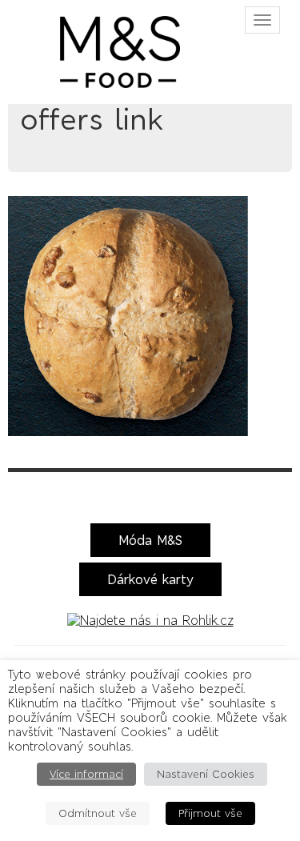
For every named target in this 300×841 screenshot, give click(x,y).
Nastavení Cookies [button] (205, 774)
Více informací (86, 774)
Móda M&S (150, 540)
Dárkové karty (150, 579)
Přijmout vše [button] (210, 813)
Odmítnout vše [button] (97, 813)
